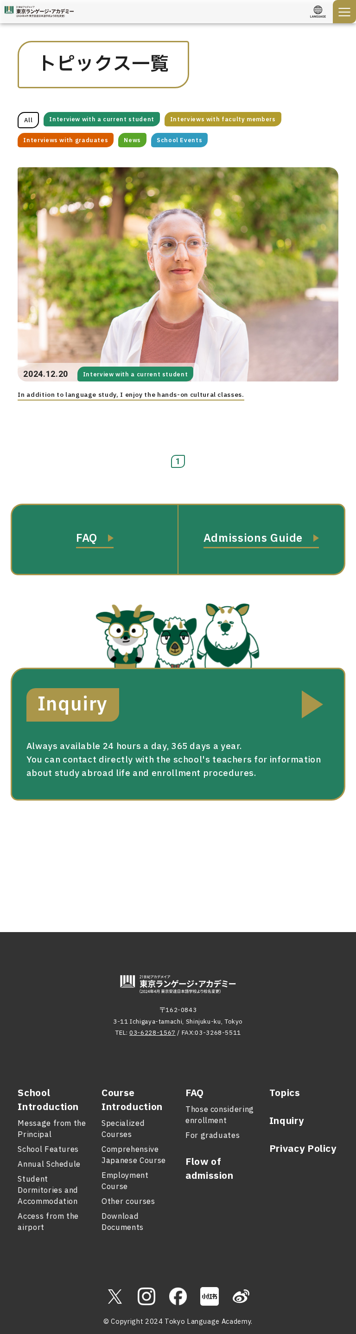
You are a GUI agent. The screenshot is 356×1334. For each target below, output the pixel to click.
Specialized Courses (123, 1129)
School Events (179, 140)
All (28, 120)
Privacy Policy (303, 1149)
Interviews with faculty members (223, 119)
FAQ (194, 1093)
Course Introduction (132, 1100)
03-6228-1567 (152, 1033)
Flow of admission (209, 1169)
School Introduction (48, 1100)
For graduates (212, 1135)
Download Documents (123, 1222)
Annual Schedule (49, 1164)
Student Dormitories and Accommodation (48, 1190)
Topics (284, 1093)
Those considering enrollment (219, 1115)
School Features (48, 1149)
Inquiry (286, 1121)
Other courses (128, 1201)
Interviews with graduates (65, 140)
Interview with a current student (101, 119)
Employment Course (125, 1181)
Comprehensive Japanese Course (134, 1155)
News (132, 140)
